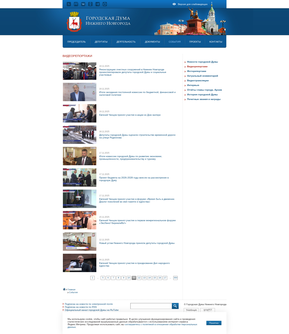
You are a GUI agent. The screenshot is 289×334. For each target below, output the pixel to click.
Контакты (215, 41)
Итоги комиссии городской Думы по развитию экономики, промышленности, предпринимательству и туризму (130, 157)
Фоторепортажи (196, 71)
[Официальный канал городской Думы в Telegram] (99, 5)
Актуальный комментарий (202, 75)
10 (129, 278)
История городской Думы (202, 94)
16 (160, 278)
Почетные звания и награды (204, 99)
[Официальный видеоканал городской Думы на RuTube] (77, 5)
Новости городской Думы (202, 61)
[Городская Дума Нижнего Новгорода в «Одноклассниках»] (91, 5)
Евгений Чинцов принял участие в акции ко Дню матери (130, 115)
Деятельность (126, 41)
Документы (152, 41)
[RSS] (70, 5)
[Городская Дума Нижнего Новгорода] (99, 31)
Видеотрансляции (198, 80)
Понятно (214, 323)
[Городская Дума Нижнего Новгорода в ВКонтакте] (84, 5)
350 (175, 278)
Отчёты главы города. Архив (204, 89)
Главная (71, 289)
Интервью (193, 85)
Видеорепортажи (197, 66)
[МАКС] (106, 5)
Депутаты (101, 41)
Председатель (76, 41)
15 (155, 278)
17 (165, 278)
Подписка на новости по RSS (81, 307)
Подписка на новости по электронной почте (89, 304)
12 (139, 278)
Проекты (195, 41)
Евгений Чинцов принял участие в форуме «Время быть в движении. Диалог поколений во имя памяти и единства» (137, 200)
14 (149, 278)
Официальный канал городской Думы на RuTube (92, 310)
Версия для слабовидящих (193, 4)
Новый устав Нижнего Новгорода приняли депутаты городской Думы (137, 243)
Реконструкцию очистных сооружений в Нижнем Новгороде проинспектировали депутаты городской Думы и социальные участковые (132, 72)
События (175, 41)
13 (144, 278)
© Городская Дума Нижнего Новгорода (205, 304)
